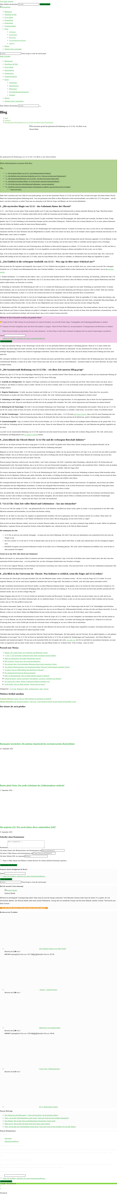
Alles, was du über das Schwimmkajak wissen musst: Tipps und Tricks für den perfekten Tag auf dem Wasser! (40, 1127)
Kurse (7, 79)
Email (2, 335)
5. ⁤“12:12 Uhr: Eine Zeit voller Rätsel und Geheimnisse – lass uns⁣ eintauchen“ (30, 184)
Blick (26, 689)
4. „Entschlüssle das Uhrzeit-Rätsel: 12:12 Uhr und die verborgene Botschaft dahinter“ (33, 181)
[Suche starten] (40, 106)
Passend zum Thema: (16, 189)
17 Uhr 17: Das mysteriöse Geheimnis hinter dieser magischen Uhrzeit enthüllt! (30, 655)
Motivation (13, 89)
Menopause (9, 61)
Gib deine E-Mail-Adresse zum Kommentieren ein (16, 853)
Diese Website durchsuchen (9, 4)
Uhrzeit (46, 689)
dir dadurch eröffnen (31, 435)
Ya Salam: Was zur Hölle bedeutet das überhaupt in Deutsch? (24, 670)
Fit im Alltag (9, 67)
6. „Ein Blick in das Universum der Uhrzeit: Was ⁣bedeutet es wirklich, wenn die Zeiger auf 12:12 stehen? (38, 187)
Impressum (8, 1138)
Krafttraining (9, 73)
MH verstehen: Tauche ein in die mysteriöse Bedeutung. (23, 661)
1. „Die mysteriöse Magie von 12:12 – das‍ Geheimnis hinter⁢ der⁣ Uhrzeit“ (28, 173)
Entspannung (14, 86)
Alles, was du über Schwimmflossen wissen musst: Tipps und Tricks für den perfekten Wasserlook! (37, 1118)
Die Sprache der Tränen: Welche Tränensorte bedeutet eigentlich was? (27, 681)
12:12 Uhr (12, 689)
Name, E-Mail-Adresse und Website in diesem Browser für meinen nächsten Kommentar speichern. (35, 861)
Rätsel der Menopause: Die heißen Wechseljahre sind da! (23, 658)
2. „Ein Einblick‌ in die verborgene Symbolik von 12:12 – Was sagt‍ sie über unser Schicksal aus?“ (36, 176)
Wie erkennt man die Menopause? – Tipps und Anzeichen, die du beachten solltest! (31, 1115)
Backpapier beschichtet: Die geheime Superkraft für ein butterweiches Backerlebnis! (37, 744)
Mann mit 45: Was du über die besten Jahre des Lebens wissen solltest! (27, 1124)
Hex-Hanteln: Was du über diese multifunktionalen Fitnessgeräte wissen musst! (30, 1121)
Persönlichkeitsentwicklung (19, 92)
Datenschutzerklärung (12, 1141)
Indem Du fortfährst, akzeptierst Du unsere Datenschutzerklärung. (24, 338)
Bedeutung (20, 689)
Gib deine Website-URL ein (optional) (12, 856)
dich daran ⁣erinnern (80, 414)
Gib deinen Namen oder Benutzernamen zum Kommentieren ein (20, 850)
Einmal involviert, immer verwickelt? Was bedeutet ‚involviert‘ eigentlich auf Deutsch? (33, 679)
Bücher (7, 98)
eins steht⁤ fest (70, 640)
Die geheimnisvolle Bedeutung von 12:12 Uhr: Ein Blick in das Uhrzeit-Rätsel (29, 122)
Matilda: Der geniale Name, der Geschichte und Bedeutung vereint (26, 653)
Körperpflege (9, 70)
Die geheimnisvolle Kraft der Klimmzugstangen (20, 673)
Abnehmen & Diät (11, 64)
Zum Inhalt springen (6, 1)
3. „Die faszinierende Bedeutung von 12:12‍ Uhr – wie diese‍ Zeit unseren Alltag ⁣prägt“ (32, 178)
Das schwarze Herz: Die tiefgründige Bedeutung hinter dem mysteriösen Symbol (31, 664)
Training (12, 95)
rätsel (41, 689)
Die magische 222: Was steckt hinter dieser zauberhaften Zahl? (28, 827)
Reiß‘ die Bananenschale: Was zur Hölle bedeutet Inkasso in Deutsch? (27, 676)
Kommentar (4, 847)
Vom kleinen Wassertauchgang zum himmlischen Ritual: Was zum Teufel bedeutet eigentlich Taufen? (37, 667)
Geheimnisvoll (33, 689)
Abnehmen (13, 83)
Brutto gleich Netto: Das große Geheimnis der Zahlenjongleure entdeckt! (32, 785)
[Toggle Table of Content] (2, 169)
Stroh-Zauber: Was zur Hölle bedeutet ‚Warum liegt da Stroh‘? (25, 684)
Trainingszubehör (11, 76)
